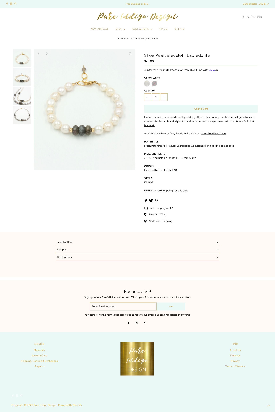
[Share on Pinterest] (156, 201)
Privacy (235, 360)
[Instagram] (11, 4)
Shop (119, 29)
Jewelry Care (65, 242)
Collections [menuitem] (141, 29)
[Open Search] (243, 17)
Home (120, 38)
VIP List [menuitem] (163, 29)
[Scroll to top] (268, 405)
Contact (235, 355)
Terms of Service (235, 366)
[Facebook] (7, 4)
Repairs (39, 366)
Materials (39, 350)
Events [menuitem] (179, 29)
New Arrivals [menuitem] (100, 29)
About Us (235, 350)
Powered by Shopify (70, 405)
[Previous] (38, 53)
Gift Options (64, 257)
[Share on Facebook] (146, 201)
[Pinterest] (15, 4)
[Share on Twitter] (151, 201)
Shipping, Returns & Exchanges (39, 360)
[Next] (46, 53)
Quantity (149, 90)
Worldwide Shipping (160, 220)
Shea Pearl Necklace (213, 133)
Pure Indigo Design (45, 405)
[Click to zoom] (130, 53)
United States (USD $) (255, 4)
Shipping (62, 249)
